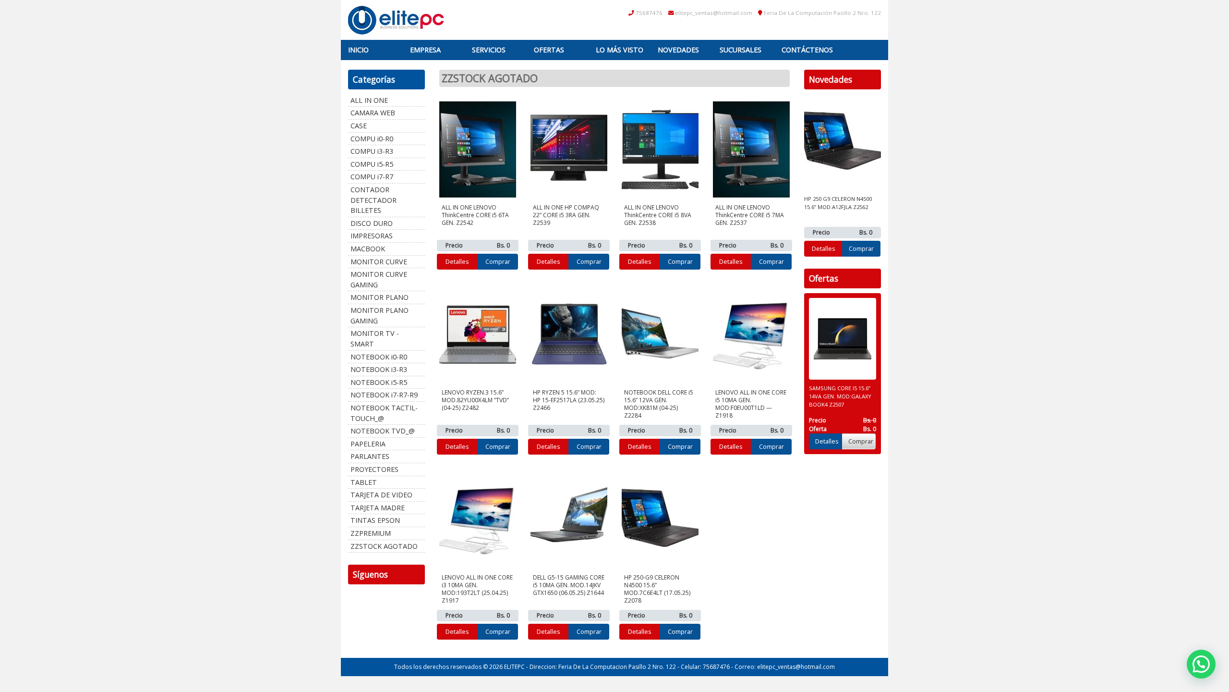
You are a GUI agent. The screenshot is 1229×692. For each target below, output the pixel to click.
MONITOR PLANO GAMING (379, 315)
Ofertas (549, 49)
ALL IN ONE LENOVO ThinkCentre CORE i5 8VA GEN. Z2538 (657, 215)
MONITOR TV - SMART (374, 338)
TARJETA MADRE (377, 507)
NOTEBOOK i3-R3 (378, 369)
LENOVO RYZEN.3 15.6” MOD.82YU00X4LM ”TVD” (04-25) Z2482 (475, 400)
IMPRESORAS (371, 235)
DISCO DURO (371, 223)
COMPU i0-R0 (371, 138)
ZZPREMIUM (370, 533)
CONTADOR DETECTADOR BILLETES (373, 200)
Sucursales (740, 49)
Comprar (497, 261)
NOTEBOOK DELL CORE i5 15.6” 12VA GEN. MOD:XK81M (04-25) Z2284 (658, 404)
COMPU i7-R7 (371, 176)
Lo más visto (619, 49)
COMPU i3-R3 (371, 151)
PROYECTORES (374, 469)
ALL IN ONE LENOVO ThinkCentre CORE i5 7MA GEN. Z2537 (749, 215)
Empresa (425, 49)
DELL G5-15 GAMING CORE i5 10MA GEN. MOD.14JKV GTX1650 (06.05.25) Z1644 (568, 585)
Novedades (678, 49)
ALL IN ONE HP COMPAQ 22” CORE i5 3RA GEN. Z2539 (566, 215)
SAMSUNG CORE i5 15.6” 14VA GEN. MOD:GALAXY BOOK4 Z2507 (840, 396)
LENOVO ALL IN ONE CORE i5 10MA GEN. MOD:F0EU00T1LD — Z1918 (750, 404)
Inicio (358, 49)
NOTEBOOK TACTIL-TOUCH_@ (384, 413)
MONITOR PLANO (379, 297)
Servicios (489, 49)
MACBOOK (367, 248)
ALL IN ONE (369, 100)
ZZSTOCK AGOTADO (384, 546)
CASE (358, 125)
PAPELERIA (368, 443)
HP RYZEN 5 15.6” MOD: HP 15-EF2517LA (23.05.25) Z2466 (568, 400)
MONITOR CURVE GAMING (378, 279)
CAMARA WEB (372, 112)
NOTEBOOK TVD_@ (382, 430)
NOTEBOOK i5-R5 (378, 382)
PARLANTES (369, 456)
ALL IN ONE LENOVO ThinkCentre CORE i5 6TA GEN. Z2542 (475, 215)
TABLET (363, 482)
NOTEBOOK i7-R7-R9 (384, 394)
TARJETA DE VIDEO (381, 494)
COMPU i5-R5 (371, 164)
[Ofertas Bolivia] (396, 20)
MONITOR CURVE (378, 261)
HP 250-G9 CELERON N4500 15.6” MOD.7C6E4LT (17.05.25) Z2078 (657, 589)
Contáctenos (807, 49)
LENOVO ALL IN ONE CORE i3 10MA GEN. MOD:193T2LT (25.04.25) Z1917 (477, 589)
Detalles (457, 261)
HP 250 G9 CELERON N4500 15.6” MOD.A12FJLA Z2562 (838, 202)
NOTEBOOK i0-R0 (378, 356)
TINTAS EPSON (375, 520)
